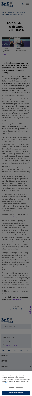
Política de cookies (9, 383)
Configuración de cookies (16, 387)
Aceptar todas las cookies (16, 392)
